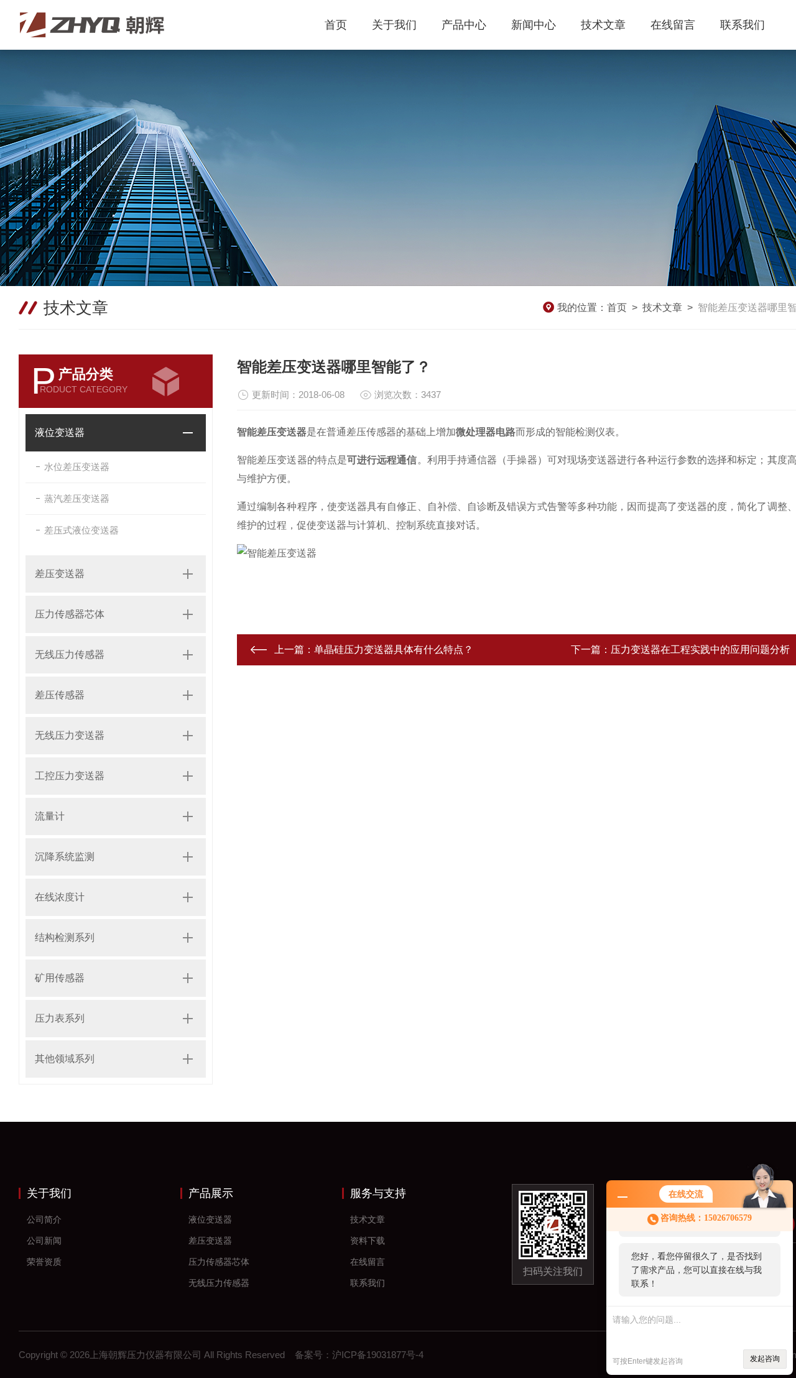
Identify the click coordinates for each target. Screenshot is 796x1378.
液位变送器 (60, 432)
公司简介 (44, 1219)
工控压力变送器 (69, 775)
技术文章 (603, 25)
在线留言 (672, 25)
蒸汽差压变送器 (76, 498)
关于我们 (394, 25)
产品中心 (464, 25)
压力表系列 (60, 1018)
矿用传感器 (60, 978)
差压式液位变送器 (81, 530)
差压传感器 (60, 695)
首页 (336, 25)
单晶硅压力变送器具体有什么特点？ (393, 649)
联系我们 (742, 25)
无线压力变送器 (69, 735)
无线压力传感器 (69, 654)
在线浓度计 (60, 897)
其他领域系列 (65, 1058)
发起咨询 (765, 1358)
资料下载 (367, 1241)
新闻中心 (533, 25)
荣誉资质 (44, 1262)
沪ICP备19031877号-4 (377, 1354)
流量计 (50, 816)
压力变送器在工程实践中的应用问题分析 (700, 649)
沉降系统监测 (65, 856)
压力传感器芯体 (69, 614)
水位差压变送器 (76, 466)
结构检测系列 (65, 937)
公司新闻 (44, 1241)
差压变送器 (60, 573)
